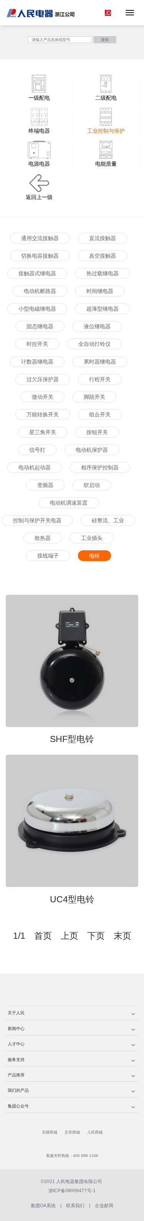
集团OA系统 (43, 1205)
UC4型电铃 (72, 899)
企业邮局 (104, 1205)
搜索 (105, 40)
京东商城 (72, 1132)
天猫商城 (49, 1132)
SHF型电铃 (72, 739)
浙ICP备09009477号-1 (72, 1190)
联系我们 (75, 1205)
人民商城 (95, 1132)
